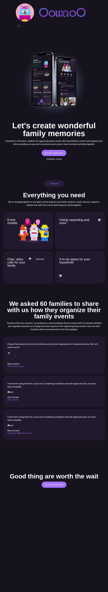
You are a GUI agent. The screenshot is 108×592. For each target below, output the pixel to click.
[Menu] (18, 26)
